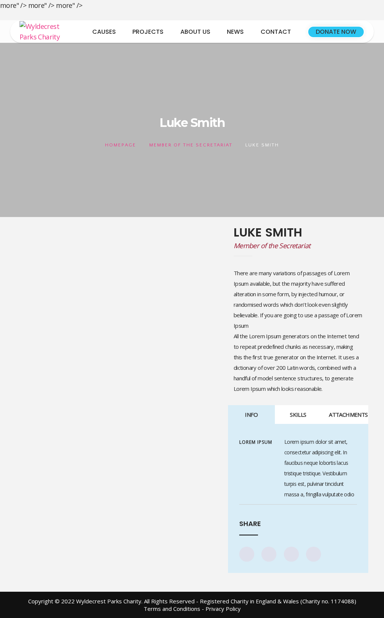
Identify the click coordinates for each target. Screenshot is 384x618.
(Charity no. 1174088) (328, 601)
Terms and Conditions (172, 608)
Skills (298, 414)
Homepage (120, 145)
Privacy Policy (223, 608)
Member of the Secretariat (190, 145)
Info (251, 414)
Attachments (348, 414)
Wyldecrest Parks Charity (108, 601)
